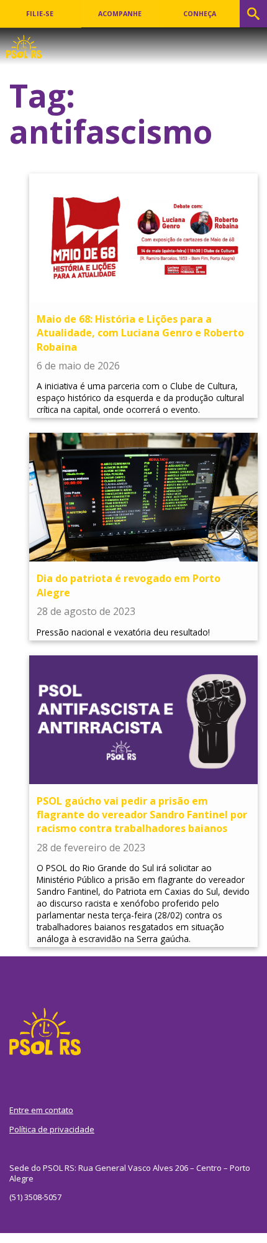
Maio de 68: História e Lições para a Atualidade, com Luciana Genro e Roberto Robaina (140, 333)
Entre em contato (41, 1110)
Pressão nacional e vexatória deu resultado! (123, 632)
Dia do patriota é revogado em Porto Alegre (128, 585)
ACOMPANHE (120, 13)
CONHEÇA (199, 13)
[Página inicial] (24, 42)
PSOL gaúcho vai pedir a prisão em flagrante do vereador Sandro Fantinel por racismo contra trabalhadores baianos (142, 815)
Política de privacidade (51, 1129)
